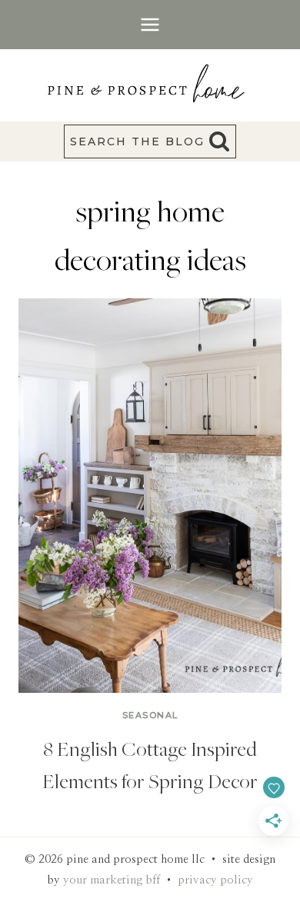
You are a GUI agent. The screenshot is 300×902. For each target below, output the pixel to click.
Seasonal (150, 715)
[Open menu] (150, 24)
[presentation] (150, 495)
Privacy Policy (215, 880)
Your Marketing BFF (111, 880)
